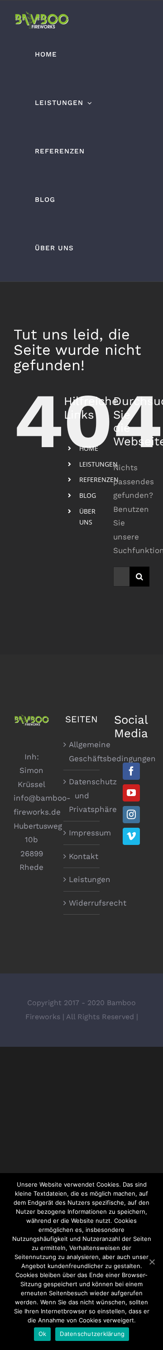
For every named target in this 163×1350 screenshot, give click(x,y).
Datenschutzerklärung (92, 1333)
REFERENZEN (99, 479)
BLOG (87, 495)
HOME (88, 448)
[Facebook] (131, 771)
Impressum (82, 832)
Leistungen (82, 879)
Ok (42, 1333)
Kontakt (82, 856)
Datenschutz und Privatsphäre (82, 795)
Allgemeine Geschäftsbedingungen (82, 751)
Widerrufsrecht (82, 902)
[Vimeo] (131, 836)
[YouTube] (131, 792)
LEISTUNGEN (98, 464)
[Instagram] (131, 814)
